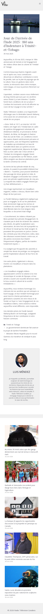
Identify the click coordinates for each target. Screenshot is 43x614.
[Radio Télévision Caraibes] (4, 3)
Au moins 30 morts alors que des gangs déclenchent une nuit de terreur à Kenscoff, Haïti (21, 452)
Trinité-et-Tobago (13, 324)
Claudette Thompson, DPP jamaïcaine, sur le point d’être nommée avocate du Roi (21, 558)
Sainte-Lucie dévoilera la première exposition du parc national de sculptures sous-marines (20, 592)
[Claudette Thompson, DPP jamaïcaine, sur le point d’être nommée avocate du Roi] (21, 552)
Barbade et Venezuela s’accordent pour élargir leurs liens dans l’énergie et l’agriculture (20, 487)
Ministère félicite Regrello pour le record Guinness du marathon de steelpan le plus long (20, 337)
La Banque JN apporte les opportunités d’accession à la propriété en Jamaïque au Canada (21, 523)
